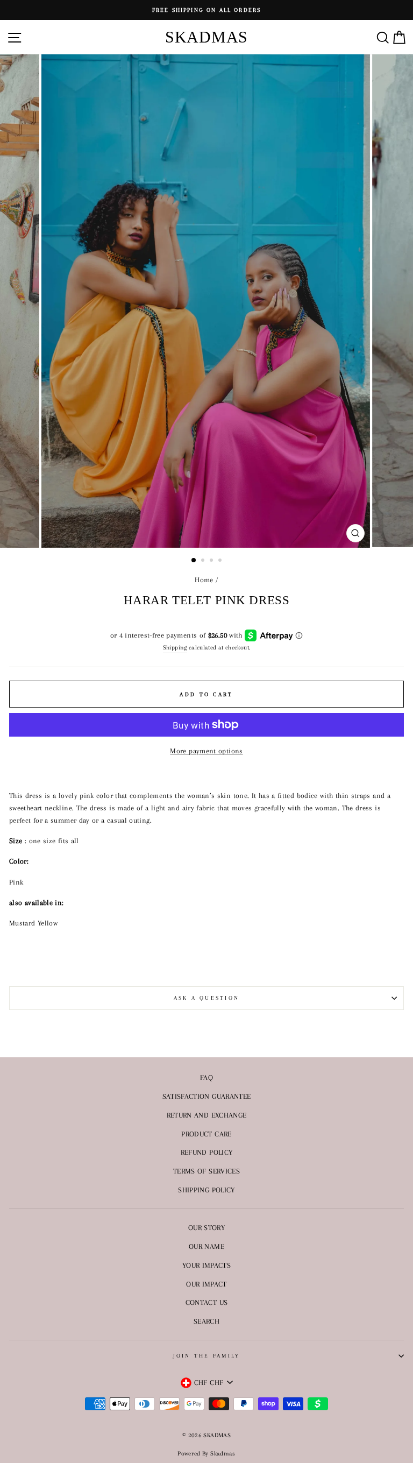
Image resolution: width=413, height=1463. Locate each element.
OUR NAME (206, 1246)
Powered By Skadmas (206, 1453)
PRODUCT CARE (206, 1133)
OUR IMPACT (206, 1284)
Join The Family (206, 1356)
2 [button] (203, 561)
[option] (206, 10)
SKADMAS (206, 37)
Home (204, 579)
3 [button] (212, 561)
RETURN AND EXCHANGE (207, 1115)
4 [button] (221, 561)
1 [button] (194, 560)
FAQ (206, 1077)
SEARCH (206, 1321)
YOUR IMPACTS (206, 1265)
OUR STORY (206, 1227)
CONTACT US (207, 1302)
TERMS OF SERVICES (206, 1171)
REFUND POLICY (207, 1152)
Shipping (175, 647)
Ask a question (207, 998)
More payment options (206, 750)
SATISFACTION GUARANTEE (206, 1096)
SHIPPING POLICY (206, 1189)
